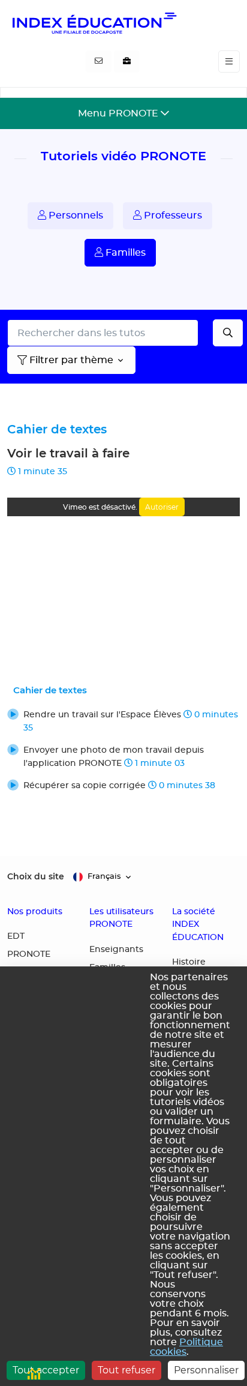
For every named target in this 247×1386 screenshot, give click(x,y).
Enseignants (116, 949)
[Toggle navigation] (229, 61)
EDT (16, 936)
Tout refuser (126, 1370)
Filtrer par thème (71, 360)
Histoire (189, 962)
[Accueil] (93, 23)
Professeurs (171, 215)
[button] (123, 721)
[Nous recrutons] (127, 61)
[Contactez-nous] (99, 61)
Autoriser (162, 506)
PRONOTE (28, 954)
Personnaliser (206, 1370)
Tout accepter (46, 1370)
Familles (124, 253)
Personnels (74, 215)
